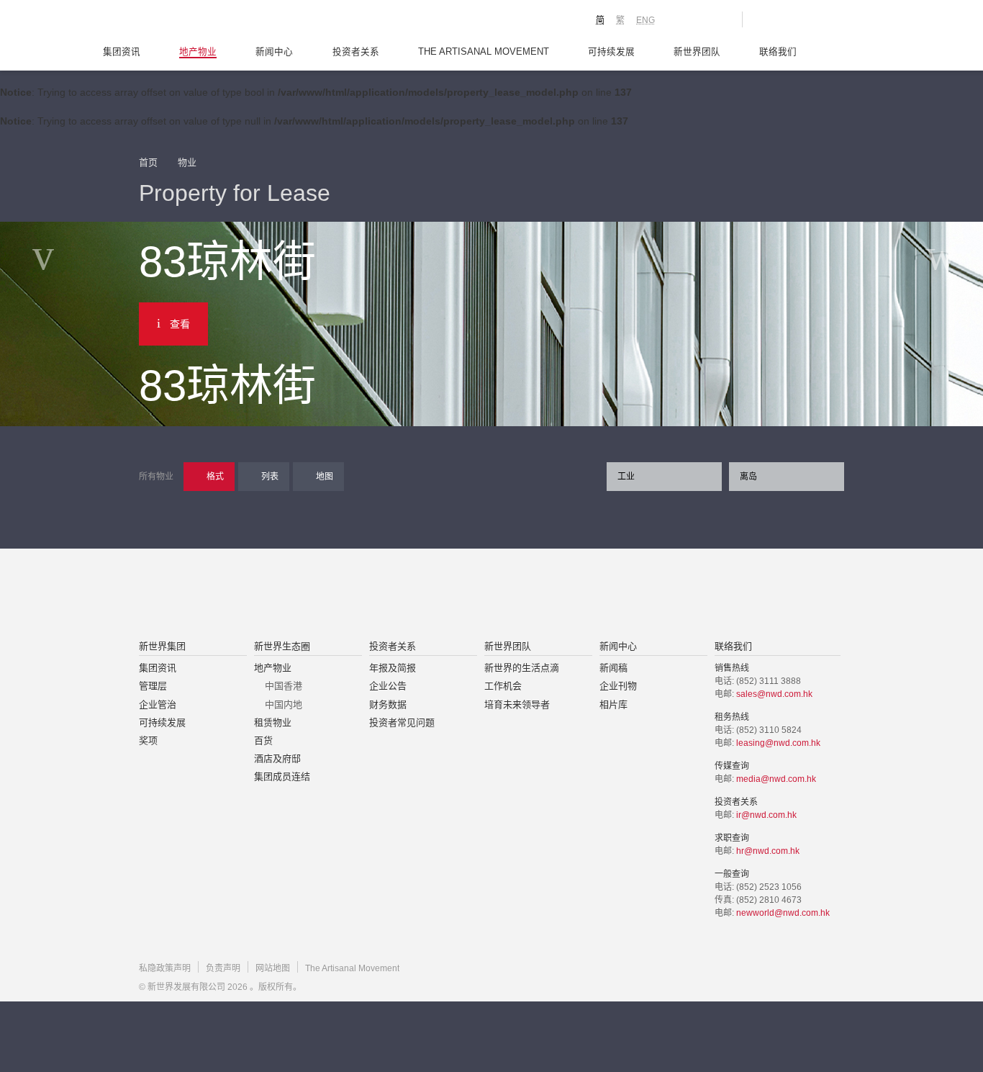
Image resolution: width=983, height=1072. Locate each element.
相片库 (613, 704)
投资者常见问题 (402, 722)
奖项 (148, 740)
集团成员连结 (282, 776)
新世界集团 (162, 646)
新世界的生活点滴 (521, 667)
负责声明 (223, 968)
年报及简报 (392, 667)
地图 (324, 477)
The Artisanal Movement (483, 52)
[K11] (680, 19)
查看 (180, 324)
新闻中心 (274, 52)
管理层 (153, 685)
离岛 (748, 477)
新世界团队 (697, 52)
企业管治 (157, 704)
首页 (148, 162)
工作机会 (503, 685)
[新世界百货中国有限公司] (636, 595)
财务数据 (388, 704)
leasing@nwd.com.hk (778, 743)
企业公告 (388, 685)
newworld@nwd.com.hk (783, 913)
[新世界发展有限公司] (328, 595)
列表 (269, 477)
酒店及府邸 (277, 758)
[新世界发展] (218, 21)
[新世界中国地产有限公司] (472, 595)
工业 (626, 477)
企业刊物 (618, 685)
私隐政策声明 (165, 968)
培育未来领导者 (517, 704)
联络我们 (778, 52)
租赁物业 (272, 722)
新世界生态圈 (282, 646)
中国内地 (283, 704)
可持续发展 (611, 52)
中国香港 (283, 685)
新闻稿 (613, 667)
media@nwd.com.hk (776, 779)
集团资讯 (121, 52)
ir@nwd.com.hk (766, 815)
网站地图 (272, 968)
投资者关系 (355, 52)
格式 (215, 477)
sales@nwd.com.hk (774, 694)
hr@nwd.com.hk (767, 851)
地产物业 (198, 52)
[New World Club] (720, 19)
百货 (263, 740)
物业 (187, 162)
